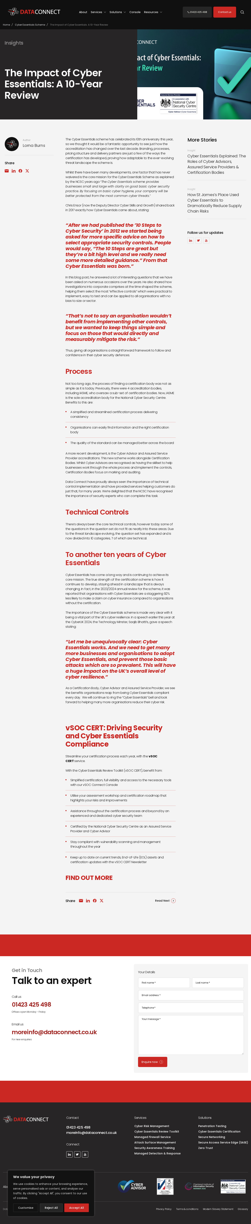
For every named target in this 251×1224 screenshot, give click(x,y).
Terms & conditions (187, 1209)
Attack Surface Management (155, 1142)
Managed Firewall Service (152, 1137)
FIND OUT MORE (89, 877)
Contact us (224, 12)
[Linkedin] (190, 240)
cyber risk (157, 702)
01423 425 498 (78, 1127)
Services (97, 12)
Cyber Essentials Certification (219, 1131)
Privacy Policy (164, 1209)
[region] (51, 1193)
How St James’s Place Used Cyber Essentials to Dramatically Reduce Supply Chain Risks (214, 203)
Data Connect (76, 482)
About (83, 12)
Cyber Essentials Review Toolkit (156, 1131)
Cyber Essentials (141, 692)
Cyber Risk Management (151, 1126)
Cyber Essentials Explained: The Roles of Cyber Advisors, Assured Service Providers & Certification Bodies (216, 164)
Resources (151, 12)
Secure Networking (211, 1137)
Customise (25, 1208)
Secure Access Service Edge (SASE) (223, 1142)
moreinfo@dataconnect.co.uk (91, 1132)
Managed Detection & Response (157, 1153)
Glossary (243, 1209)
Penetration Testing (212, 1126)
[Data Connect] (34, 12)
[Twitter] (198, 240)
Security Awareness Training (154, 1148)
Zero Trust (205, 1148)
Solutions (116, 12)
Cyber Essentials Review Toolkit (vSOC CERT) (110, 770)
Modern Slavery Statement (218, 1209)
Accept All (76, 1208)
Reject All (51, 1208)
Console (135, 12)
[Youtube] (206, 240)
